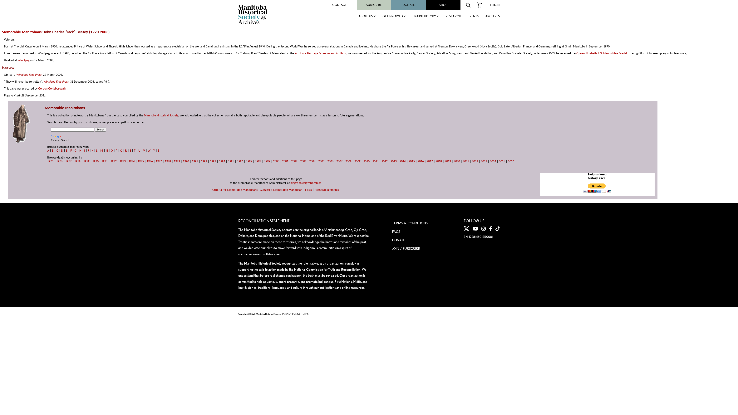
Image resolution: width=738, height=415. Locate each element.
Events (473, 16)
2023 (484, 161)
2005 (321, 161)
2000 (276, 161)
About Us (366, 16)
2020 (457, 161)
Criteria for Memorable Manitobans (235, 190)
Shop (443, 5)
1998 (258, 161)
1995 (231, 161)
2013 (394, 161)
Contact (339, 5)
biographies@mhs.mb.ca (305, 183)
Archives (492, 16)
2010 (366, 161)
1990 (186, 161)
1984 (132, 161)
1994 (222, 161)
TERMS (305, 313)
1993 (213, 161)
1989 (177, 161)
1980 (95, 161)
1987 (159, 161)
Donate (409, 5)
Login (495, 5)
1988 (168, 161)
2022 (475, 161)
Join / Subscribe (406, 249)
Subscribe (374, 5)
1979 (86, 161)
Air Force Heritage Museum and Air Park (320, 53)
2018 (439, 161)
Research (453, 16)
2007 (339, 161)
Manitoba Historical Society (161, 115)
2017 (430, 161)
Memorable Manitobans (22, 32)
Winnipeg (24, 60)
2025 (502, 161)
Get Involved (392, 16)
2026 (511, 161)
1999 (267, 161)
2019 (448, 161)
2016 (421, 161)
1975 (50, 161)
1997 (249, 161)
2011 (375, 161)
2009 (357, 161)
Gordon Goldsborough (52, 88)
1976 (59, 161)
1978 (77, 161)
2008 (348, 161)
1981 (104, 161)
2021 (466, 161)
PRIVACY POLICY (291, 313)
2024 (493, 161)
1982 (114, 161)
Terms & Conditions (410, 223)
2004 (312, 161)
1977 (68, 161)
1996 (240, 161)
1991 (195, 161)
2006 (330, 161)
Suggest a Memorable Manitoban (281, 190)
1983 (123, 161)
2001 (285, 161)
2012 (384, 161)
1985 (141, 161)
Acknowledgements (327, 190)
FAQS (396, 232)
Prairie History (424, 16)
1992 (204, 161)
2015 (412, 161)
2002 (294, 161)
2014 (403, 161)
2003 (104, 32)
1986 (150, 161)
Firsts (308, 190)
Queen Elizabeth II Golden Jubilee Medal (601, 53)
